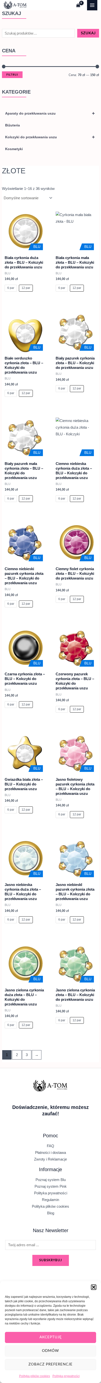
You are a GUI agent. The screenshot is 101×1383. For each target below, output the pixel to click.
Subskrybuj (50, 1260)
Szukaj (88, 33)
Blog (50, 1213)
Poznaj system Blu (51, 1180)
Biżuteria (12, 125)
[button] (93, 1287)
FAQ (50, 1146)
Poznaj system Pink (51, 1186)
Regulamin (50, 1200)
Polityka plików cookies (34, 1376)
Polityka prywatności (66, 1376)
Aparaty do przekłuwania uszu (50, 113)
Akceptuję (50, 1337)
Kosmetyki (14, 149)
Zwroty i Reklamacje (50, 1159)
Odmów (50, 1351)
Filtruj (12, 74)
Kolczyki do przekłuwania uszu (50, 137)
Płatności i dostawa (50, 1153)
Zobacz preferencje (50, 1364)
